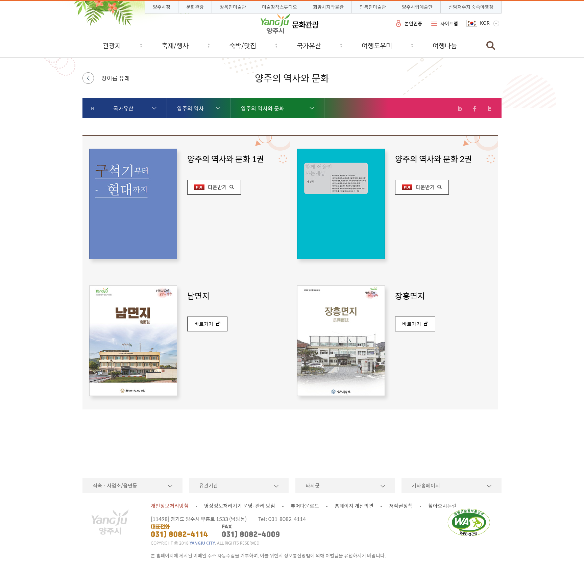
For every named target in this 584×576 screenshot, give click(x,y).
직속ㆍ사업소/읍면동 (115, 485)
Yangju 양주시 (289, 24)
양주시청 (161, 6)
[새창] (470, 522)
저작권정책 (401, 505)
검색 (491, 45)
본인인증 (413, 23)
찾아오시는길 (442, 505)
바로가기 (203, 324)
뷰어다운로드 (305, 505)
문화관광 (195, 6)
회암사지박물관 (328, 6)
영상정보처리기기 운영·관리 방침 (239, 505)
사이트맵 (449, 23)
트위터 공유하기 (489, 108)
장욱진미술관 (233, 6)
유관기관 (208, 485)
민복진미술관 (373, 6)
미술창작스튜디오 (279, 6)
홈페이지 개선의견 (354, 505)
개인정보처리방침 (170, 505)
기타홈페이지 (426, 485)
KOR (485, 23)
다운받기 (217, 187)
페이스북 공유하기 (474, 108)
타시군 (313, 485)
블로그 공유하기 (460, 108)
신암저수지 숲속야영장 (470, 6)
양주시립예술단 (417, 6)
